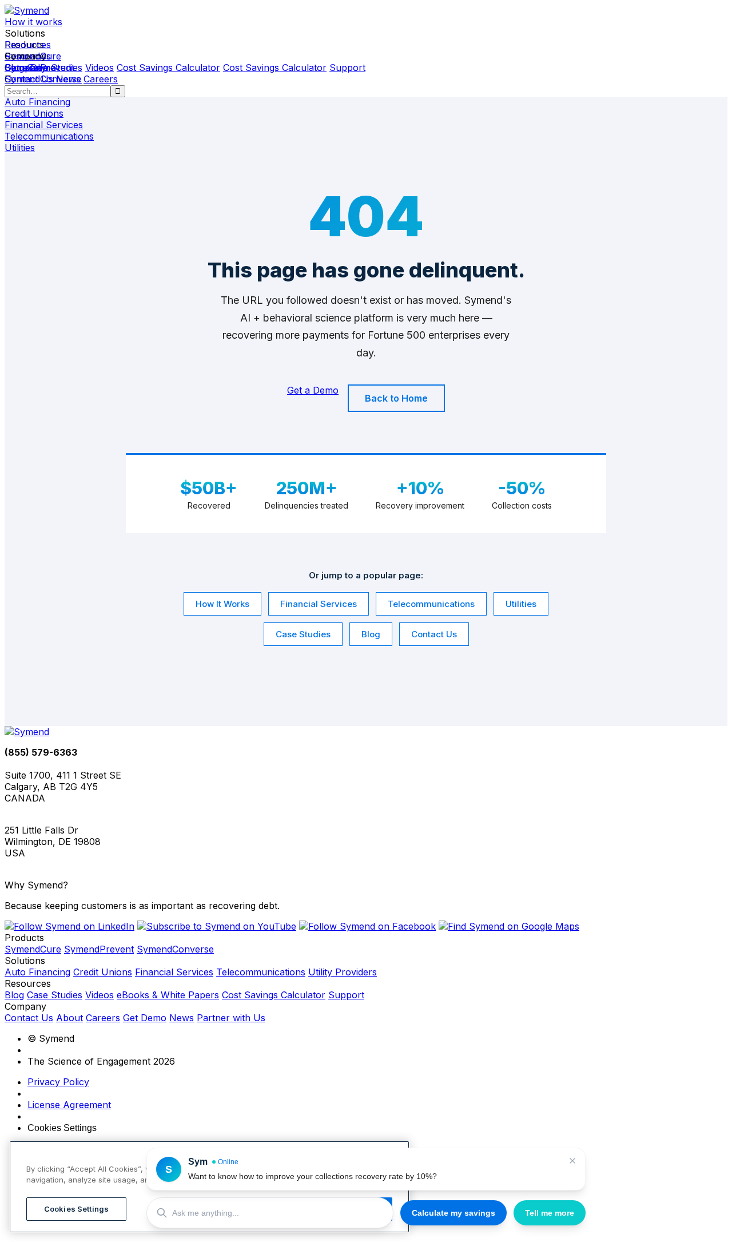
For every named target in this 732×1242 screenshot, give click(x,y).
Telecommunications (431, 603)
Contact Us (29, 79)
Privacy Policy (58, 1082)
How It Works (222, 603)
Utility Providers (342, 972)
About (69, 1017)
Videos (99, 67)
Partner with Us (231, 1017)
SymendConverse (175, 949)
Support (347, 67)
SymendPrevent (99, 949)
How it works (33, 21)
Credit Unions (102, 972)
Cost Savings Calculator (168, 67)
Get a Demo (30, 67)
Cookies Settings (62, 1128)
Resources (28, 44)
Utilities (521, 603)
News (68, 79)
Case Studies (303, 634)
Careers (100, 79)
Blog (370, 634)
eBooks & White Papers (168, 995)
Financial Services (318, 603)
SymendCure (33, 949)
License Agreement (69, 1104)
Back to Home (396, 398)
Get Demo (144, 1017)
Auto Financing (37, 972)
